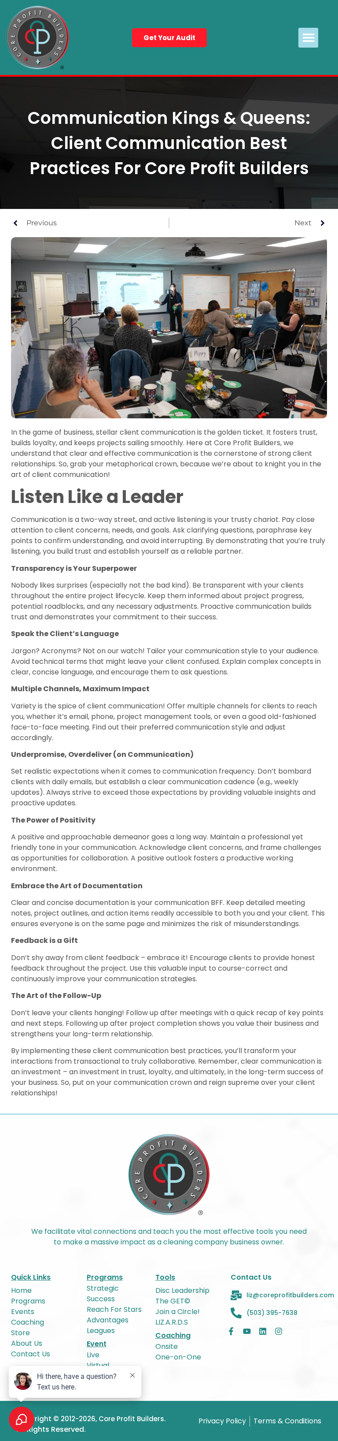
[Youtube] (247, 1331)
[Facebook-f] (231, 1331)
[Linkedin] (263, 1331)
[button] (308, 38)
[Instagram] (279, 1331)
